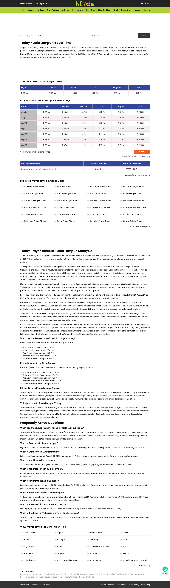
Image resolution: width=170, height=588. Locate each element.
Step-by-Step (104, 10)
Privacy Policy (133, 584)
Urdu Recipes (53, 10)
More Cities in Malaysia (139, 227)
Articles (65, 10)
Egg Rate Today (68, 574)
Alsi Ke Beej (115, 574)
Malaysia (41, 36)
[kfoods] (85, 3)
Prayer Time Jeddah (60, 577)
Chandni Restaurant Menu (49, 574)
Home (22, 36)
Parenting (125, 10)
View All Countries (141, 566)
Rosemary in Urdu (28, 574)
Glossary (147, 10)
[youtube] (148, 3)
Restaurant (77, 10)
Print (141, 152)
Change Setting (135, 175)
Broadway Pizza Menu (130, 574)
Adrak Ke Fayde (102, 574)
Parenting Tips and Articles (82, 577)
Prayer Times (31, 36)
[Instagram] (145, 3)
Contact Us (121, 584)
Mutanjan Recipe (42, 577)
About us (111, 584)
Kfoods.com (45, 584)
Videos (41, 10)
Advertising (145, 584)
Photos (137, 10)
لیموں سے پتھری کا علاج (85, 574)
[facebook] (142, 3)
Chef (116, 10)
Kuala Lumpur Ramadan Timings (135, 157)
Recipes (31, 10)
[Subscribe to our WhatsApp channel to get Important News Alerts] (165, 569)
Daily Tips (90, 10)
